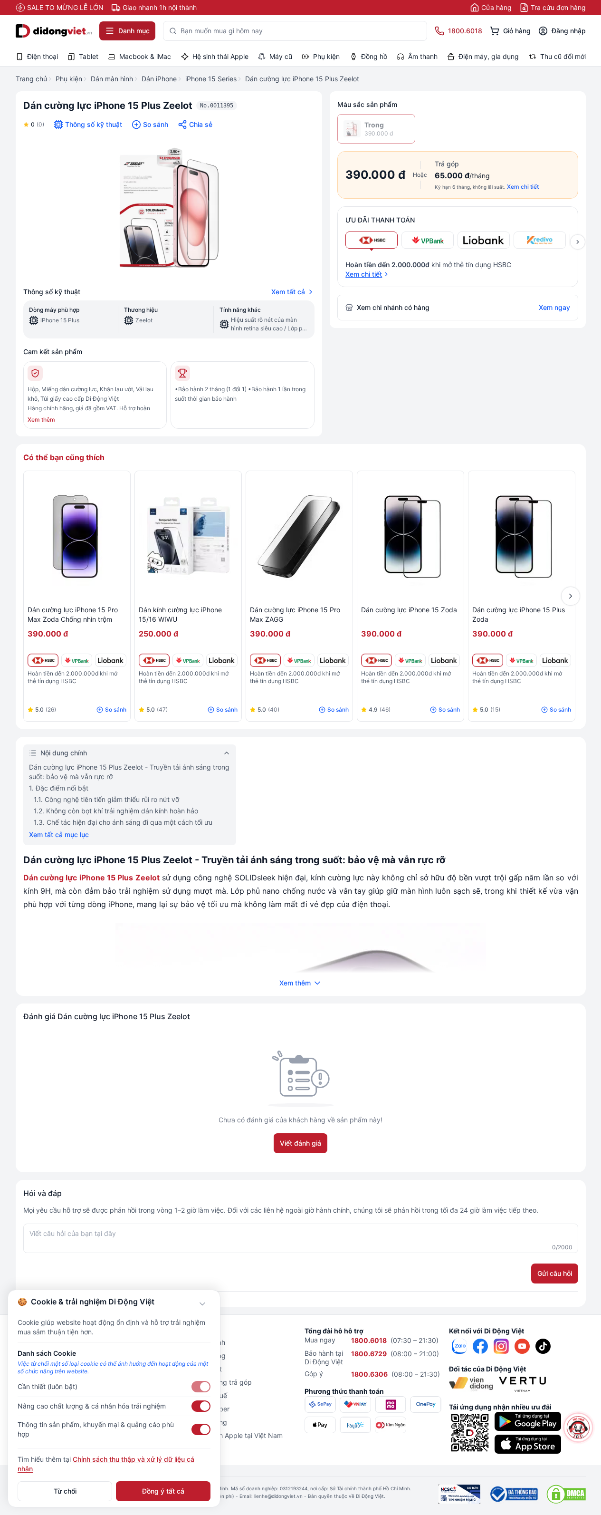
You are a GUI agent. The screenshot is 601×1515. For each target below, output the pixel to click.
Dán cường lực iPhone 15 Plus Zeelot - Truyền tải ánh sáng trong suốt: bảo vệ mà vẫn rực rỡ (129, 772)
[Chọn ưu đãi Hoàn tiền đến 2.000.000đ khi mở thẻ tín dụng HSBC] (371, 240)
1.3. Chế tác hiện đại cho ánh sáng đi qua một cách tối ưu (123, 822)
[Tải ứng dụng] (528, 1421)
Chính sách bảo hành (192, 1342)
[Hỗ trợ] (578, 1427)
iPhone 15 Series (211, 79)
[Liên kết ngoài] (459, 1346)
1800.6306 (369, 1374)
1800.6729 (369, 1354)
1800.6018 (369, 1340)
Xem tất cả (288, 292)
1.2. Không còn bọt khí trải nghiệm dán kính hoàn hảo (116, 811)
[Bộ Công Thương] (513, 1494)
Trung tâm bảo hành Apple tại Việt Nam (221, 1435)
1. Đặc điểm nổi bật (58, 788)
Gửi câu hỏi (554, 1273)
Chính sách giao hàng (193, 1422)
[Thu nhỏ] (202, 1304)
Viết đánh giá (300, 1143)
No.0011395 (216, 105)
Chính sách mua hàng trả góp (206, 1382)
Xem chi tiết (523, 186)
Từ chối (65, 1491)
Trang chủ (31, 79)
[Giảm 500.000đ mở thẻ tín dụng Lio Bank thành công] (110, 660)
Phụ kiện (69, 79)
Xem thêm (41, 419)
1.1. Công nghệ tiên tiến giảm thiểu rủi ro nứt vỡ (106, 799)
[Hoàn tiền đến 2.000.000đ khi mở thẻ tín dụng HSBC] (43, 660)
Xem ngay (554, 307)
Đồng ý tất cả (163, 1491)
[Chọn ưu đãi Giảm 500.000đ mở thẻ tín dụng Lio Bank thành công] (484, 240)
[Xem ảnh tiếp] (577, 242)
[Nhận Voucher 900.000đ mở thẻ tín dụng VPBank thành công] (76, 660)
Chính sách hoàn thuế (193, 1395)
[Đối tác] (471, 1384)
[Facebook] (480, 1346)
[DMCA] (566, 1494)
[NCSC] (459, 1494)
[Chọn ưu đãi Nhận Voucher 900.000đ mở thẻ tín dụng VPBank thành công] (427, 240)
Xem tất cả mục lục (59, 834)
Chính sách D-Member (194, 1409)
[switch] (200, 1386)
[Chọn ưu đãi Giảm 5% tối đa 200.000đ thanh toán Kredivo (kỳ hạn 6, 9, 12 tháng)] (540, 240)
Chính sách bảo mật (191, 1369)
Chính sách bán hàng (193, 1355)
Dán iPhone (159, 79)
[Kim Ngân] (390, 1425)
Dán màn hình (112, 79)
